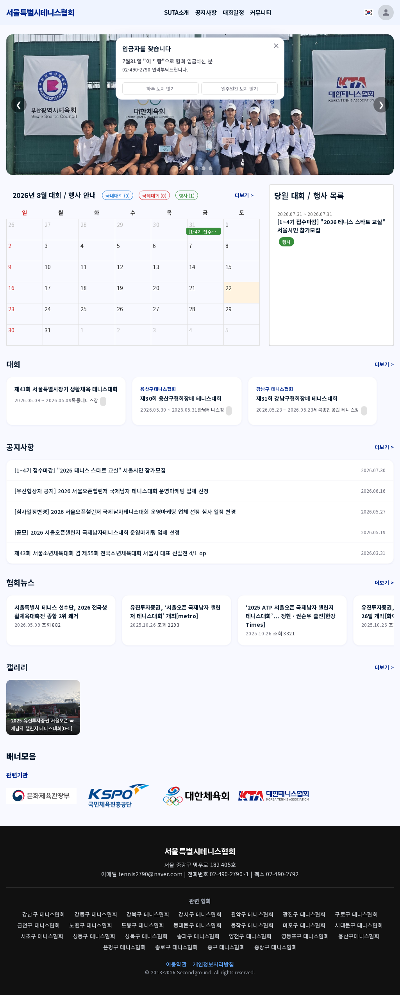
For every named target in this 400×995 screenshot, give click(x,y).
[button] (331, 229)
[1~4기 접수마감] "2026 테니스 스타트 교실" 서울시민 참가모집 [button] (205, 231)
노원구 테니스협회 (90, 925)
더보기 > (244, 195)
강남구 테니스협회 (43, 914)
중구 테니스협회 (226, 947)
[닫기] (276, 45)
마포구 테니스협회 (304, 925)
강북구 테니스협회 (148, 914)
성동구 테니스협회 (94, 936)
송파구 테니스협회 (198, 936)
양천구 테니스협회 (250, 936)
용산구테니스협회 (358, 936)
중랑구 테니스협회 (275, 947)
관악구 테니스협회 (252, 914)
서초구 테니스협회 (42, 936)
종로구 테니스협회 (176, 947)
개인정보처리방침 (213, 964)
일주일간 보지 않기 (239, 88)
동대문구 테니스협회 (197, 925)
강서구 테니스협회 (200, 914)
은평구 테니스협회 (124, 947)
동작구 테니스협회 (252, 925)
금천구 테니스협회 (38, 925)
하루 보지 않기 (160, 88)
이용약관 (176, 964)
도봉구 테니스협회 (142, 925)
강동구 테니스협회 (96, 914)
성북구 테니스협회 (146, 936)
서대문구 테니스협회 (359, 925)
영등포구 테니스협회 (305, 936)
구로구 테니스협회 (356, 914)
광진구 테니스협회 (304, 914)
